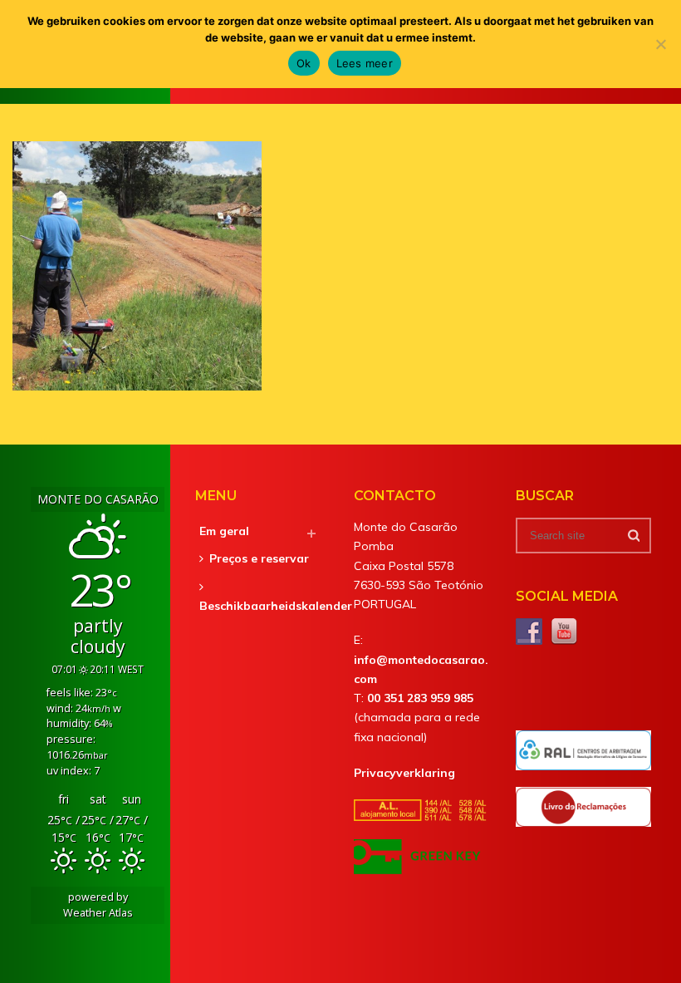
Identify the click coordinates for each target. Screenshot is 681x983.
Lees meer (364, 63)
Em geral (224, 530)
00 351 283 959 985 (420, 698)
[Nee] (660, 44)
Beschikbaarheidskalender (275, 605)
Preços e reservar (259, 558)
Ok (303, 63)
